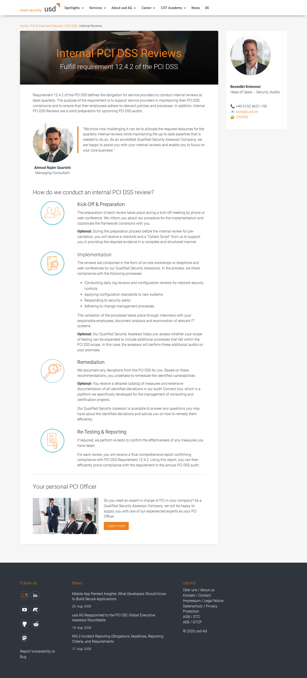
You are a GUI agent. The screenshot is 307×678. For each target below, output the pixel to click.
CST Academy (171, 8)
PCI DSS (71, 26)
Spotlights (72, 8)
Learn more (116, 526)
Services (95, 8)
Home (24, 26)
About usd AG (121, 8)
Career (146, 8)
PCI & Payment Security (47, 26)
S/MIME (242, 117)
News (195, 8)
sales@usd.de (247, 112)
